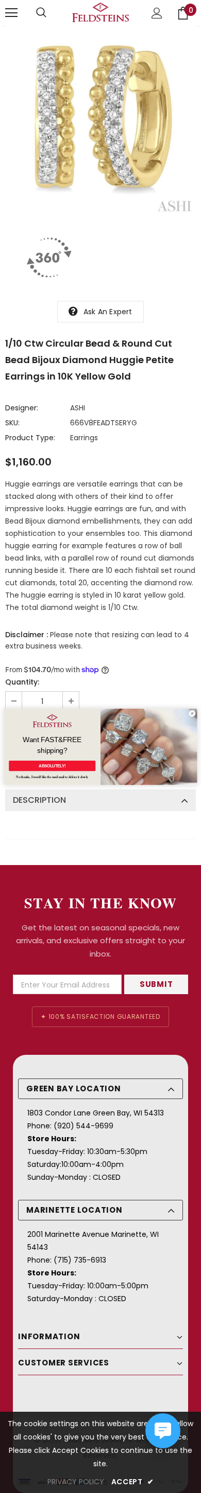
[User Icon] (157, 13)
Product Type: (30, 438)
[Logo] (100, 12)
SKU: (12, 423)
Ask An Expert (107, 312)
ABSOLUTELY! (52, 765)
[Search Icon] (41, 13)
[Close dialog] (192, 713)
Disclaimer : (26, 634)
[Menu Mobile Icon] (11, 13)
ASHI (77, 408)
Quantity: (22, 682)
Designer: (21, 408)
